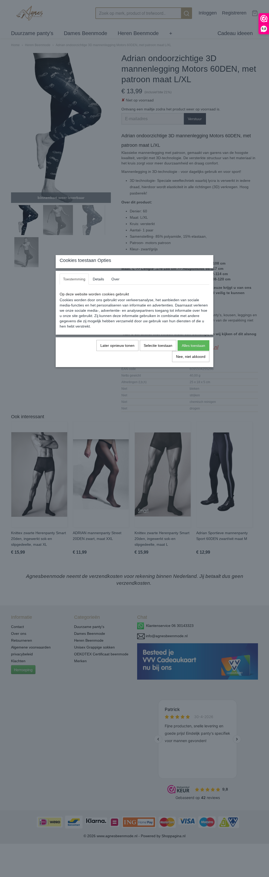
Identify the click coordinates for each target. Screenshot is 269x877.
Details (98, 279)
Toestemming (74, 279)
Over (115, 279)
